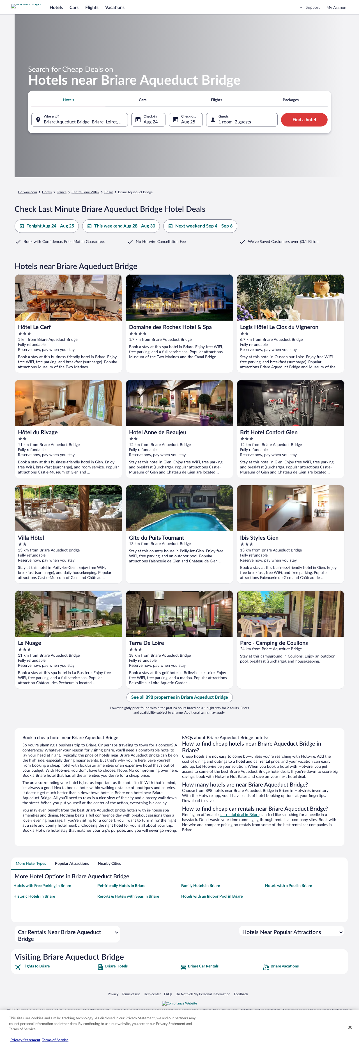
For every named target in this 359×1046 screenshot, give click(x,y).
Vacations (115, 7)
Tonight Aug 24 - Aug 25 (50, 226)
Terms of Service (55, 1040)
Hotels (56, 7)
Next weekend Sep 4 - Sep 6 (204, 226)
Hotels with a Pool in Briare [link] (288, 886)
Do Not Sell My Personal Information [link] (203, 994)
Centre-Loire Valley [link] (85, 192)
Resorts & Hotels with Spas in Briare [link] (128, 896)
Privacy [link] (113, 994)
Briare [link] (108, 192)
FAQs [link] (168, 994)
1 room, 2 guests (234, 122)
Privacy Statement (25, 1040)
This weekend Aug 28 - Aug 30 (124, 226)
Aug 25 (188, 122)
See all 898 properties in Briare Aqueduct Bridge (179, 697)
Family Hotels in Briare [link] (200, 886)
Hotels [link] (47, 192)
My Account (337, 8)
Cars (74, 7)
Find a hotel (304, 120)
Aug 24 (151, 122)
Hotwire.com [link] (27, 192)
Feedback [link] (241, 994)
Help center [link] (152, 994)
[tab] (68, 100)
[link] (55, 967)
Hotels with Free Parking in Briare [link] (42, 886)
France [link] (61, 192)
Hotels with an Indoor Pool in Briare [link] (212, 896)
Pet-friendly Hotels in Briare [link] (121, 886)
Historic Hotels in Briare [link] (34, 896)
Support (313, 8)
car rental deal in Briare (239, 815)
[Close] (350, 1027)
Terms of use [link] (131, 994)
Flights (91, 7)
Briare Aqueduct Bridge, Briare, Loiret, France (86, 122)
